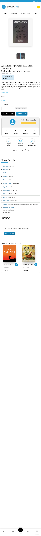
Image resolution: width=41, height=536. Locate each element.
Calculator (25, 14)
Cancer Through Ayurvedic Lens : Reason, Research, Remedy (15, 264)
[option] (14, 258)
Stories (14, 14)
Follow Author (28, 123)
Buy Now (22, 113)
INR (37, 1)
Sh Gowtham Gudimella (11, 71)
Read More (4, 93)
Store (36, 14)
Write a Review (9, 233)
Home (5, 14)
